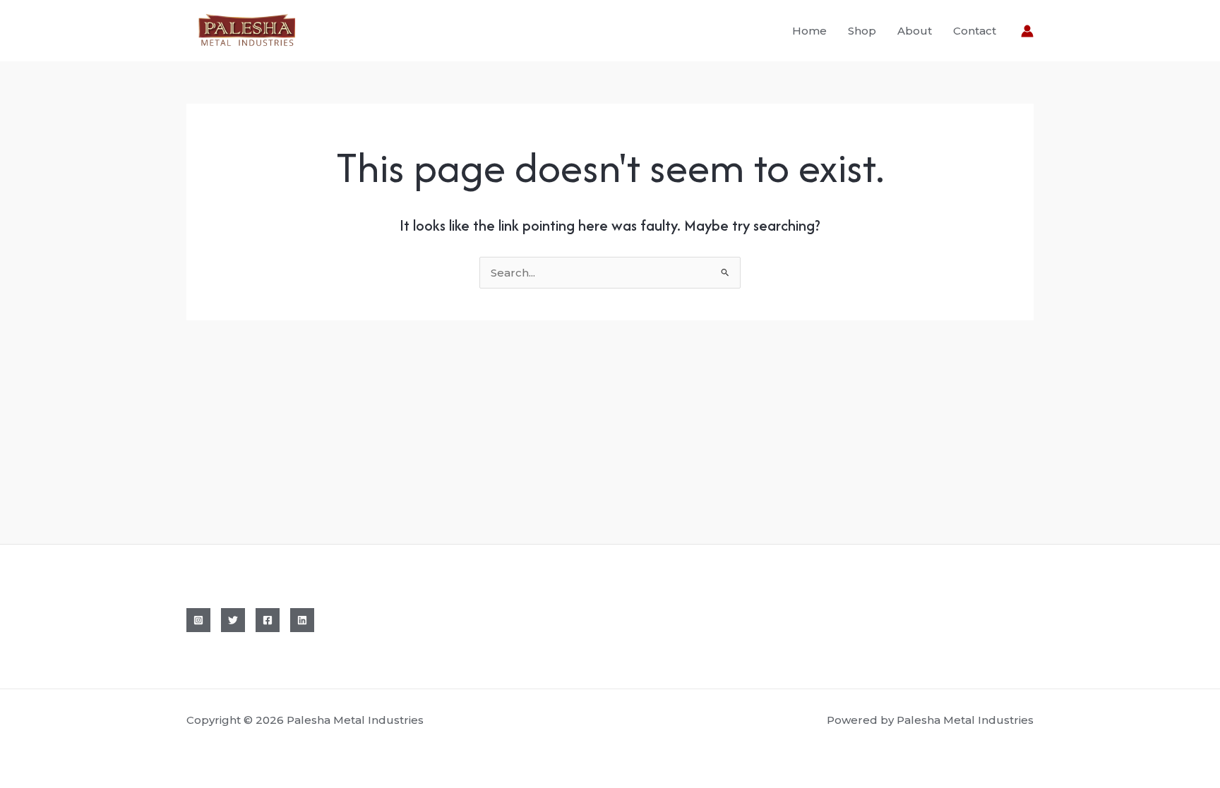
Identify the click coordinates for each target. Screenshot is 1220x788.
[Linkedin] (302, 620)
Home (809, 30)
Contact (974, 30)
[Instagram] (198, 620)
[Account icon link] (1027, 31)
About (914, 30)
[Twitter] (233, 620)
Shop (862, 30)
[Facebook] (268, 620)
